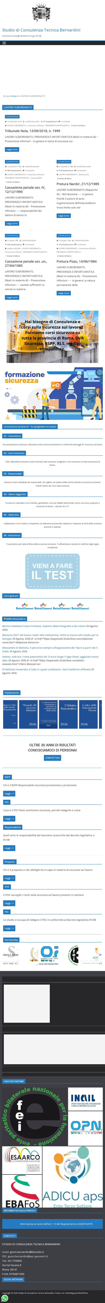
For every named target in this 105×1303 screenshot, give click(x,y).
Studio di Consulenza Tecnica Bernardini (41, 30)
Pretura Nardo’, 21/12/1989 (78, 184)
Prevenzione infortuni (35, 125)
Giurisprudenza (12, 117)
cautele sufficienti (14, 248)
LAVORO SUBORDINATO (16, 125)
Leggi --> (9, 793)
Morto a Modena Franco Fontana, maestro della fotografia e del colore (43, 626)
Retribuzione (84, 174)
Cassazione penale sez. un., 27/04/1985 (26, 263)
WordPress (83, 1293)
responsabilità (36, 178)
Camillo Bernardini (32, 121)
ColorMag (69, 1293)
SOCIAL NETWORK (13, 1279)
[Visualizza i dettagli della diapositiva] (15, 714)
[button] (35, 1117)
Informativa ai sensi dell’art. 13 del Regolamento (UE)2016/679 (56, 1224)
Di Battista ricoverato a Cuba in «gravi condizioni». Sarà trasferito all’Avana (46, 669)
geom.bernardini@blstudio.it (27, 1252)
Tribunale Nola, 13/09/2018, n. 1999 (32, 131)
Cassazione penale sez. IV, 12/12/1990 (25, 189)
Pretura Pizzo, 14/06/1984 (77, 261)
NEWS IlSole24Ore (15, 618)
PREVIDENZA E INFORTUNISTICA (57, 125)
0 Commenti (65, 121)
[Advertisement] (52, 66)
